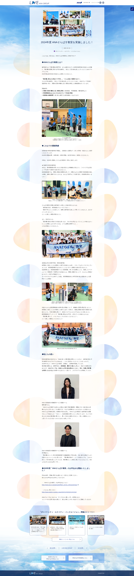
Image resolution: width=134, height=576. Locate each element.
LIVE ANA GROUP (67, 548)
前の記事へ (53, 548)
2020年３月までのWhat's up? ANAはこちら (52, 557)
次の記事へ (81, 548)
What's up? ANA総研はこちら (80, 558)
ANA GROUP (85, 2)
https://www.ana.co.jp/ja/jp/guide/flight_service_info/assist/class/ (59, 485)
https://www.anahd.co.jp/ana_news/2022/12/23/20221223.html (59, 492)
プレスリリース (94, 2)
